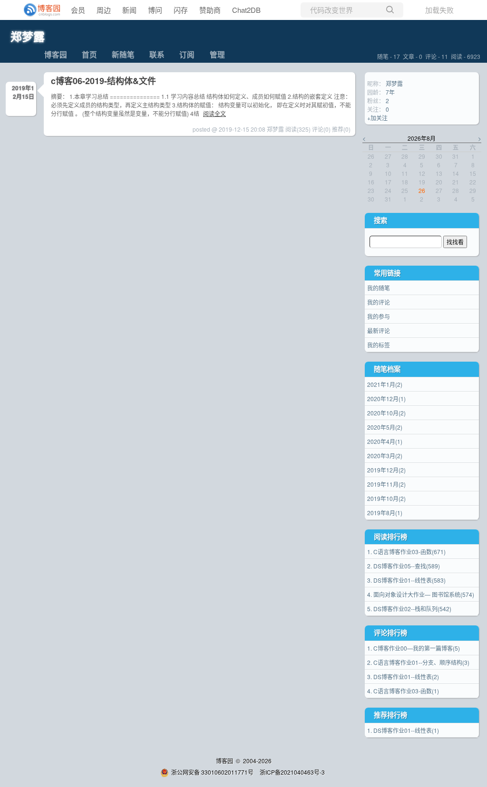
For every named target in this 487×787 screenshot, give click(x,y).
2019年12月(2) (386, 470)
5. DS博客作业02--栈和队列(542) (409, 609)
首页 (89, 54)
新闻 (129, 10)
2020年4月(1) (384, 441)
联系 (157, 54)
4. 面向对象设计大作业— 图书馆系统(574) (420, 594)
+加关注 (377, 118)
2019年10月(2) (386, 498)
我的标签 (378, 345)
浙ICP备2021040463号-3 (292, 772)
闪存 (181, 10)
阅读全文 (214, 113)
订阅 (187, 54)
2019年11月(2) (386, 484)
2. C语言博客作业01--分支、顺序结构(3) (418, 662)
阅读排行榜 (390, 536)
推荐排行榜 (390, 715)
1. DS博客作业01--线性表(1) (403, 730)
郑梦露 (27, 36)
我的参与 (378, 316)
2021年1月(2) (384, 384)
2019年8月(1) (384, 513)
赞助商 (210, 10)
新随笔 (123, 54)
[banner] (38, 10)
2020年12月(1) (386, 398)
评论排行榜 (390, 632)
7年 (390, 92)
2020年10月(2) (386, 413)
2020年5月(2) (384, 427)
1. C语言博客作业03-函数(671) (406, 551)
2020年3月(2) (384, 455)
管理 (217, 54)
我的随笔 (378, 288)
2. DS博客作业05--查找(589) (403, 566)
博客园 (55, 54)
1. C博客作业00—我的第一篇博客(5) (413, 648)
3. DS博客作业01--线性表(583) (406, 580)
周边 (104, 10)
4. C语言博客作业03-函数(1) (403, 691)
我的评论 (378, 302)
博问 (155, 10)
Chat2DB (246, 10)
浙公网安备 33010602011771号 (212, 772)
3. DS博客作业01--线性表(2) (403, 676)
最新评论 (378, 330)
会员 (78, 10)
